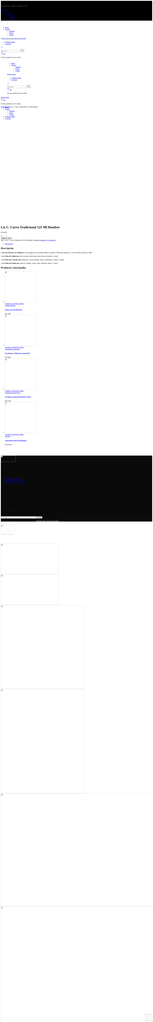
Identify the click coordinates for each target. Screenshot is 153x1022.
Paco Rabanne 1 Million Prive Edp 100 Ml (17, 353)
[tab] (78, 244)
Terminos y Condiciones (13, 478)
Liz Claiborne (51, 240)
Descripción (9, 244)
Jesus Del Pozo (15, 393)
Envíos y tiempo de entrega (14, 480)
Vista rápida (20, 304)
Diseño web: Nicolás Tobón (47, 520)
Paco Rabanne (15, 349)
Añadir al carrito (6, 238)
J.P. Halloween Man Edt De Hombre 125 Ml (18, 397)
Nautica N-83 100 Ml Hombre (13, 310)
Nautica (13, 305)
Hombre (43, 240)
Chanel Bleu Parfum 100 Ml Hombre (16, 440)
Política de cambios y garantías (15, 482)
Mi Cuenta (4, 10)
